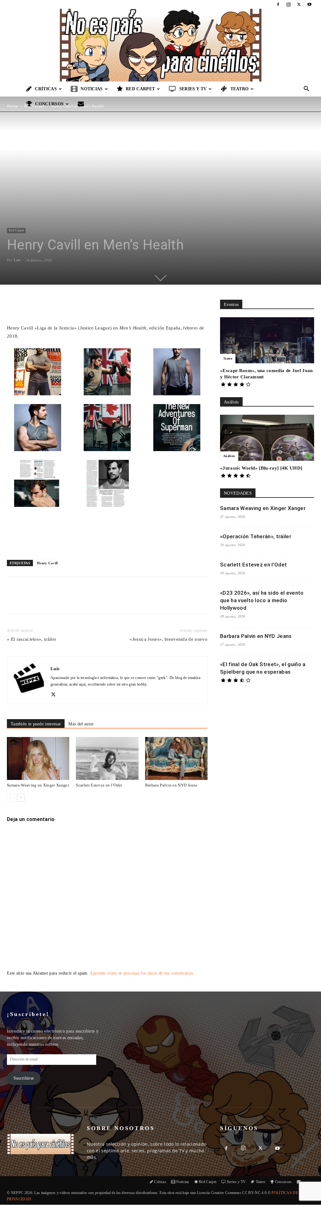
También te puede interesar (36, 724)
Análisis (229, 456)
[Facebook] (278, 4)
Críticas (46, 89)
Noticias (92, 89)
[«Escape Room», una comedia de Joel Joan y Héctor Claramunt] (267, 340)
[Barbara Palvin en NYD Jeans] (176, 758)
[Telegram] (109, 601)
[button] (306, 89)
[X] (299, 4)
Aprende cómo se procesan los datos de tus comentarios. (142, 973)
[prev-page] (11, 798)
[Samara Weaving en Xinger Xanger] (38, 758)
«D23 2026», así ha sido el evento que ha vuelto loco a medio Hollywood (262, 600)
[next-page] (21, 798)
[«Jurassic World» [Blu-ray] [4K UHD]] (267, 438)
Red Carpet (140, 89)
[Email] (94, 601)
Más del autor (81, 724)
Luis (17, 260)
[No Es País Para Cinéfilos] (160, 45)
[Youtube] (309, 4)
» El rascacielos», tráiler (31, 639)
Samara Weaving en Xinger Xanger (38, 785)
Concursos (49, 104)
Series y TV (193, 89)
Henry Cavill (47, 563)
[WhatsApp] (80, 601)
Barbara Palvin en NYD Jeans (171, 785)
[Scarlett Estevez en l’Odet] (107, 758)
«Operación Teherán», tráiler (255, 536)
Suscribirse (23, 1078)
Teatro (239, 89)
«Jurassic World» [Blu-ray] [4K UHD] (261, 468)
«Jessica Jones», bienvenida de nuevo (168, 639)
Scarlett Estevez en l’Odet (99, 785)
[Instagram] (288, 4)
